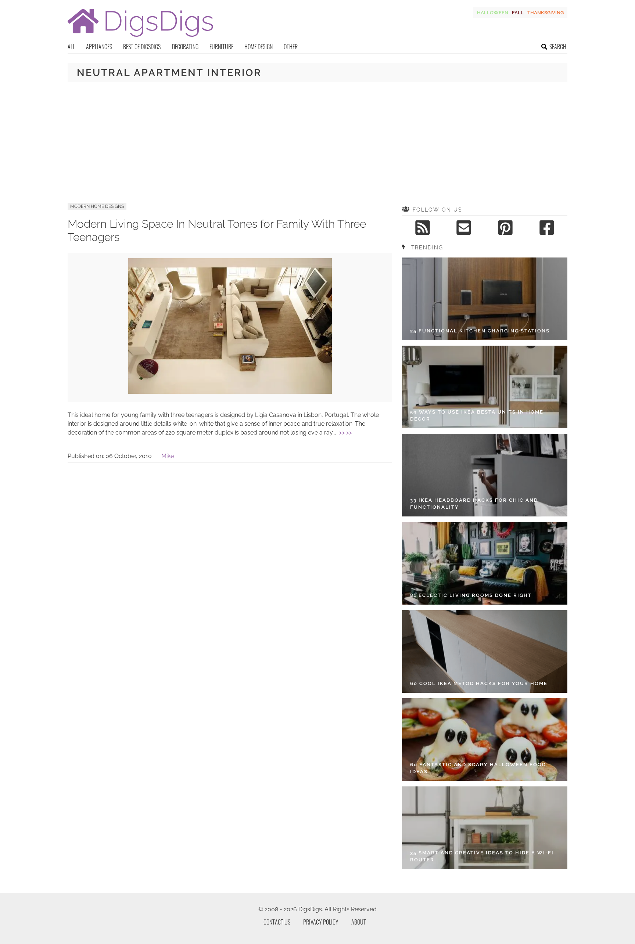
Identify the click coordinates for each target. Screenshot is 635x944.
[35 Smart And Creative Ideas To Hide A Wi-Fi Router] (484, 827)
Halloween (492, 12)
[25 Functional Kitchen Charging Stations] (484, 298)
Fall (518, 12)
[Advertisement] (317, 142)
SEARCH (557, 46)
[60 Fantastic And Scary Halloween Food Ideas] (484, 739)
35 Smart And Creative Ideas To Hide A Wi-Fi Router (482, 856)
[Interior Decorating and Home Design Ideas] (140, 37)
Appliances (99, 46)
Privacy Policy (320, 922)
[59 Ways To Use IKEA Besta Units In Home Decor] (484, 387)
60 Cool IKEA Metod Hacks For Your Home (479, 683)
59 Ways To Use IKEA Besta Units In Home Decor (476, 415)
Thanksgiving (545, 12)
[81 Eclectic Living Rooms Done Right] (484, 563)
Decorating (185, 46)
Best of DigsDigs (142, 46)
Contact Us (276, 922)
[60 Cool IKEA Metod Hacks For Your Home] (484, 651)
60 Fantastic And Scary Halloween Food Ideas (478, 768)
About (358, 922)
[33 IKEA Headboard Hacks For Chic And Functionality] (484, 475)
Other (291, 46)
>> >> (345, 432)
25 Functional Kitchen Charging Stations (480, 331)
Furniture (221, 46)
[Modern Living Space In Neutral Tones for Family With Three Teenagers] (230, 391)
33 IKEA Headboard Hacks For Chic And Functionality (474, 503)
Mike (167, 456)
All (71, 46)
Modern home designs (97, 206)
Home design (258, 46)
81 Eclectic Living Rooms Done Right (471, 595)
